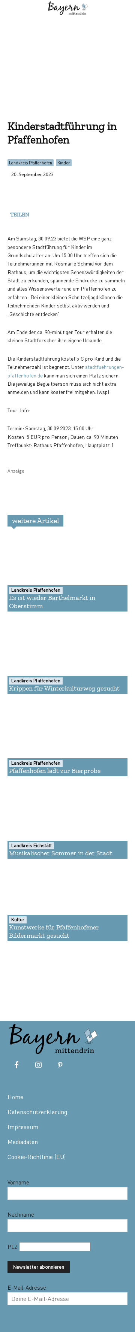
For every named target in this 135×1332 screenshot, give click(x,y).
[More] (91, 213)
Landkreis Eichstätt (31, 845)
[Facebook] (39, 213)
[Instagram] (38, 1065)
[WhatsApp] (56, 213)
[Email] (73, 213)
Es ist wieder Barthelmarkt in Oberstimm (52, 602)
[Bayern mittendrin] (53, 1037)
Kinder (63, 162)
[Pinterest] (60, 1065)
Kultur (17, 919)
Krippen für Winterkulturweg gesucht (64, 688)
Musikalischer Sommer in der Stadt (60, 853)
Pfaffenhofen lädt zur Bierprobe (54, 771)
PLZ (13, 1246)
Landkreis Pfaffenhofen (30, 162)
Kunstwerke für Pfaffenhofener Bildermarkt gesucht (54, 931)
